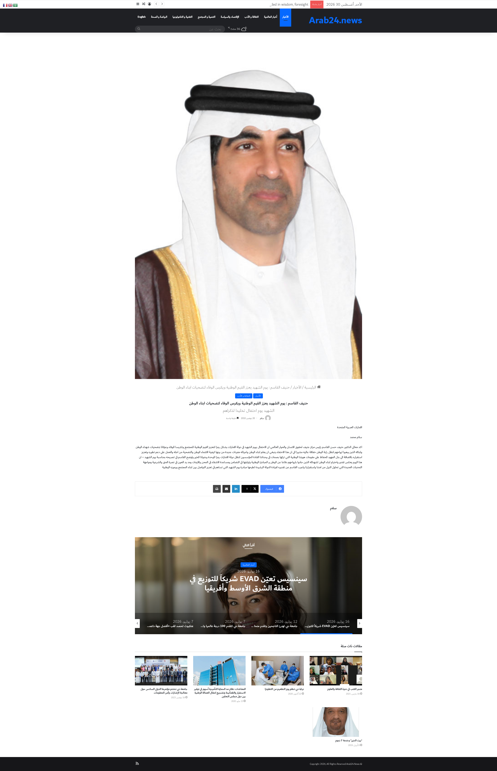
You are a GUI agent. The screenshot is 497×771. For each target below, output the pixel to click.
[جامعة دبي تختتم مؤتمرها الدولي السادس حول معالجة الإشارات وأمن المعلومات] (161, 670)
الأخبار (285, 17)
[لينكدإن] (236, 489)
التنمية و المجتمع (206, 17)
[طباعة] (217, 489)
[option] (248, 585)
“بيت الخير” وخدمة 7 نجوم (348, 740)
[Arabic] (15, 5)
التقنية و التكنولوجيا (182, 17)
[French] (5, 5)
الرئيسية (310, 387)
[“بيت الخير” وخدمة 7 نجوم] (336, 722)
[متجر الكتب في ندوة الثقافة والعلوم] (336, 670)
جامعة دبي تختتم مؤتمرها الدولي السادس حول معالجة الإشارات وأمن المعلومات (164, 691)
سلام (262, 418)
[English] (10, 5)
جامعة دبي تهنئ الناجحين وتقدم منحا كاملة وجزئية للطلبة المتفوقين (248, 583)
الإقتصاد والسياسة (230, 17)
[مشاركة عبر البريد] (226, 489)
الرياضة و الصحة (159, 17)
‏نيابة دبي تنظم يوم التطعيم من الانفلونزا (284, 689)
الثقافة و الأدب (251, 17)
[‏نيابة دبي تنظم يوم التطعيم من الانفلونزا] (277, 670)
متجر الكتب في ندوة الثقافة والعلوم (344, 689)
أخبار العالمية (270, 17)
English (142, 17)
